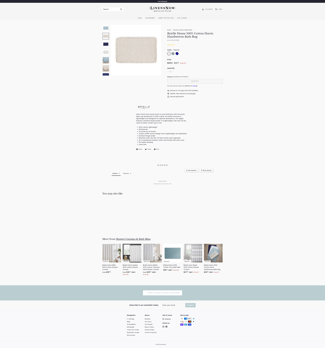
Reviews (147, 319)
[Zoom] (136, 50)
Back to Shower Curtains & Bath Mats (164, 293)
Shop (140, 18)
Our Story (148, 322)
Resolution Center (133, 332)
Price (169, 59)
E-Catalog (130, 319)
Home (169, 30)
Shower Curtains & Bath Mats (182, 30)
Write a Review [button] (207, 170)
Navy (177, 53)
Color (173, 50)
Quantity (171, 68)
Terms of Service (151, 332)
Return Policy (149, 327)
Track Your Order (133, 330)
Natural (169, 53)
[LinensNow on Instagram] (163, 327)
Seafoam (173, 53)
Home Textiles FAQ (166, 18)
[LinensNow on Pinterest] (166, 327)
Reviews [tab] (115, 173)
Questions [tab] (126, 173)
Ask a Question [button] (192, 170)
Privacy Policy (149, 330)
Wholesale (130, 327)
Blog (128, 322)
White (181, 53)
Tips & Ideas (182, 18)
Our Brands (150, 18)
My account (131, 335)
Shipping (170, 77)
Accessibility (131, 324)
